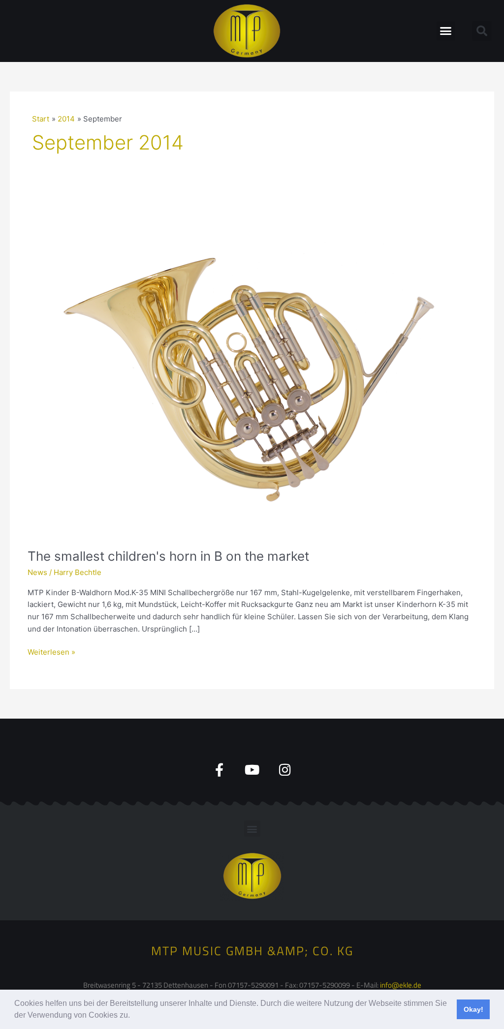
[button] (133, 1016)
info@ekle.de (400, 985)
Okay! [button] (473, 1009)
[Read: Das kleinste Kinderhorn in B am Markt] (252, 370)
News (37, 572)
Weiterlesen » (51, 651)
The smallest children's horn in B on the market (168, 556)
